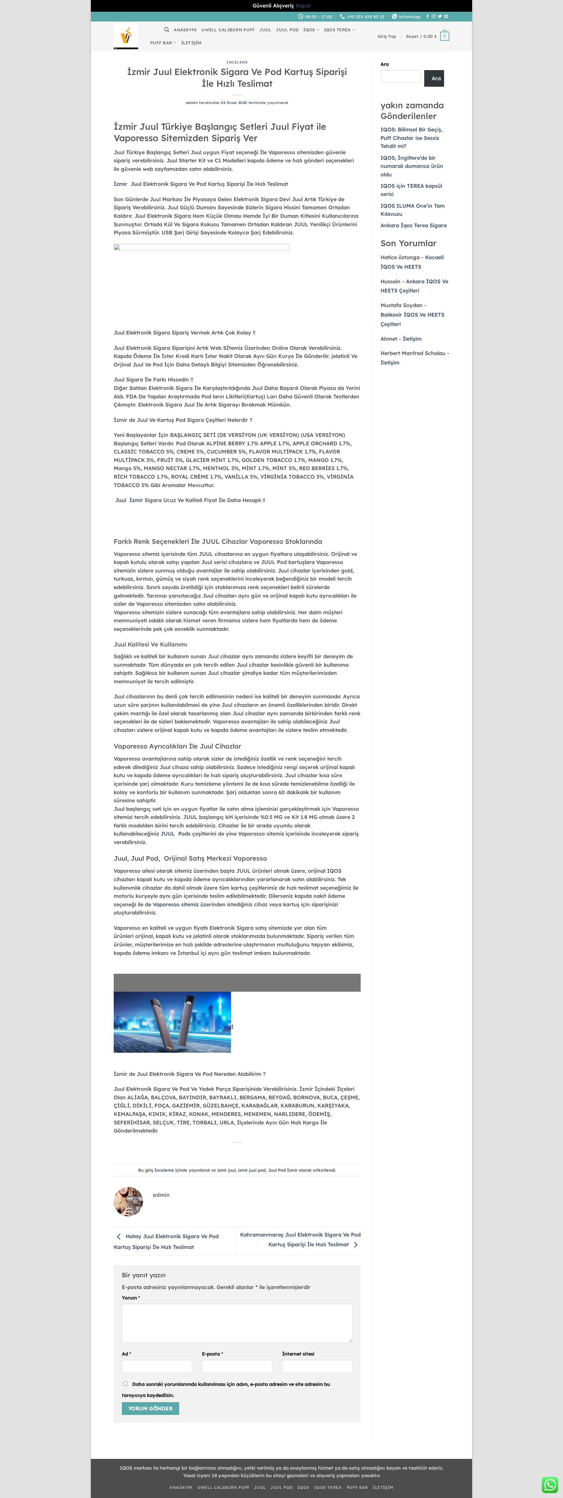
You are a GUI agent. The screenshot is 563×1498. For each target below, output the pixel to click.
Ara (385, 64)
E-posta (212, 1354)
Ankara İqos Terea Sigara (414, 225)
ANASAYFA (185, 29)
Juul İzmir (129, 500)
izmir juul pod (252, 1170)
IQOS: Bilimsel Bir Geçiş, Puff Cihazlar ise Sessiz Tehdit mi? (411, 137)
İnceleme (237, 62)
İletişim (412, 338)
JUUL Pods (176, 833)
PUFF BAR (161, 42)
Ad (126, 1354)
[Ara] (166, 29)
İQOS (309, 29)
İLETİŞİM (191, 42)
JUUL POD (287, 29)
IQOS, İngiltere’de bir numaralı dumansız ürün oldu (412, 166)
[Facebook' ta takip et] (427, 16)
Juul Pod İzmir (282, 1170)
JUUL (265, 29)
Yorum (131, 1298)
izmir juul (226, 1170)
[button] (387, 36)
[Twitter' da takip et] (440, 16)
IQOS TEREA (337, 29)
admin (192, 102)
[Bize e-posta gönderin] (446, 16)
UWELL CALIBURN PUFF (228, 29)
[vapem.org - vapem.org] (126, 36)
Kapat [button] (303, 5)
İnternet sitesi (298, 1354)
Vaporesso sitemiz (176, 904)
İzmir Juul (127, 184)
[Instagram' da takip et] (434, 16)
